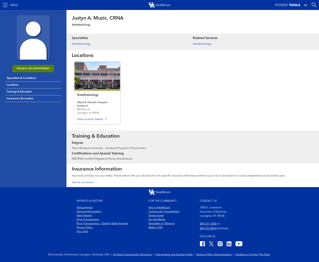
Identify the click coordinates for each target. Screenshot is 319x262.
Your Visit (82, 231)
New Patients (84, 215)
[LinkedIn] (229, 244)
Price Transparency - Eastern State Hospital (102, 223)
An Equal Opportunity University (132, 254)
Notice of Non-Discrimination (214, 254)
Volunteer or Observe (162, 223)
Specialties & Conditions (21, 78)
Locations (12, 85)
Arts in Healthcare (159, 207)
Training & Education (19, 91)
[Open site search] (314, 5)
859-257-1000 (208, 224)
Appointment (85, 207)
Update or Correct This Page (253, 254)
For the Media (157, 219)
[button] (10, 5)
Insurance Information (20, 98)
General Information (89, 211)
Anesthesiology (81, 44)
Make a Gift (155, 227)
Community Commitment (164, 211)
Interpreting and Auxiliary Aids (174, 254)
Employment (156, 215)
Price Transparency (88, 219)
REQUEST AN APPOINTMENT (33, 68)
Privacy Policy (85, 227)
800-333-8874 (208, 228)
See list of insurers (83, 182)
